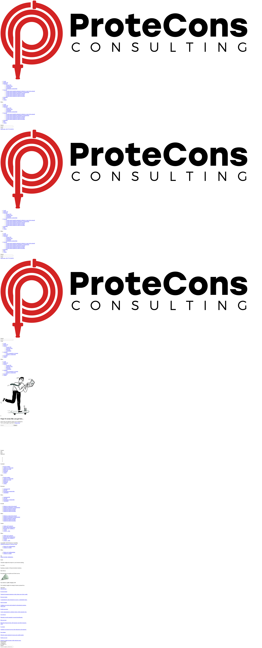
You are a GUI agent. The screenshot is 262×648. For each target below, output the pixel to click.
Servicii (5, 346)
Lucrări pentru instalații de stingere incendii (15, 94)
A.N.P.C (5, 529)
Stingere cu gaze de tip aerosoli (10, 506)
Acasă (4, 81)
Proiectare (5, 83)
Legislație (5, 352)
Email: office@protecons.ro (9, 527)
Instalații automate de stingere (9, 508)
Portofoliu (5, 97)
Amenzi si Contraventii (8, 467)
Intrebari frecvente (7, 469)
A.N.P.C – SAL (6, 531)
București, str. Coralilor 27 (9, 528)
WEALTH (3, 606)
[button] (131, 102)
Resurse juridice (6, 466)
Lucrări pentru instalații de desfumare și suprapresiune (17, 92)
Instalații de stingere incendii (9, 510)
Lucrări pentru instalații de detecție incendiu (15, 96)
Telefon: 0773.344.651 (8, 526)
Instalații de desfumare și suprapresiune (11, 507)
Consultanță (8, 87)
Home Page (17, 422)
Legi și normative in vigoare (12, 353)
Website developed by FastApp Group (9, 544)
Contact (5, 99)
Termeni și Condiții (7, 547)
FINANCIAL (4, 588)
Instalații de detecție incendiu (9, 511)
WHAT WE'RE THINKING (7, 557)
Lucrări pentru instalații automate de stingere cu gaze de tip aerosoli (20, 91)
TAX (2, 624)
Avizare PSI (8, 85)
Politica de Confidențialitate (9, 546)
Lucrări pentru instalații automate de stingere (15, 93)
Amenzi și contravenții (11, 354)
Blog (4, 98)
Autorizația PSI (6, 488)
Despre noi (5, 82)
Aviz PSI (5, 490)
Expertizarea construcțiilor (11, 88)
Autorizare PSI (9, 86)
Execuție (5, 89)
